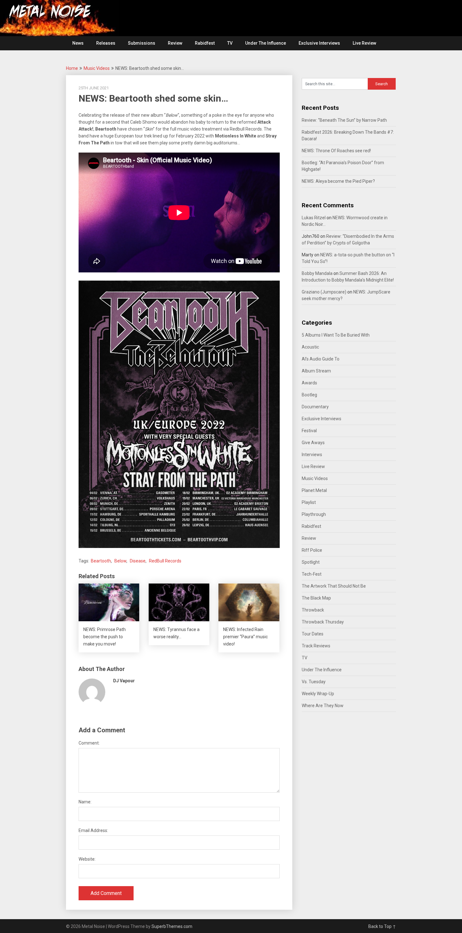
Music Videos (97, 68)
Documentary (315, 406)
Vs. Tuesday (314, 681)
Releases (105, 43)
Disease (138, 560)
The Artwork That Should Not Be (334, 586)
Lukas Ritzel (314, 217)
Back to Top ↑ (382, 926)
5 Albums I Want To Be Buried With (336, 335)
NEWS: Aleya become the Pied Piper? (338, 181)
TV (230, 43)
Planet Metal (314, 490)
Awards (309, 382)
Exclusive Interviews (319, 43)
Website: (87, 859)
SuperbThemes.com (171, 926)
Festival (309, 430)
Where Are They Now (323, 705)
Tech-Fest (312, 574)
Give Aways (313, 442)
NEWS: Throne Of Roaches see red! (336, 150)
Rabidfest (205, 43)
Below (120, 560)
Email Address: (93, 830)
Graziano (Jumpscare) (324, 291)
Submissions (141, 43)
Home (72, 68)
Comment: (89, 743)
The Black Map (316, 598)
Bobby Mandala (317, 273)
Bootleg (309, 394)
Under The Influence (265, 43)
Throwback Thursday (323, 621)
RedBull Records (165, 560)
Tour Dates (312, 633)
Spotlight (311, 562)
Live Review (364, 43)
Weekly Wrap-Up (318, 693)
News (78, 43)
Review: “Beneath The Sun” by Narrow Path (344, 120)
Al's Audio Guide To (320, 358)
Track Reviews (316, 645)
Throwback (313, 609)
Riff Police (312, 550)
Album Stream (316, 370)
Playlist (309, 502)
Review (175, 43)
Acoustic (310, 346)
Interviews (312, 454)
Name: (85, 801)
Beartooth (101, 560)
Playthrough (314, 514)
